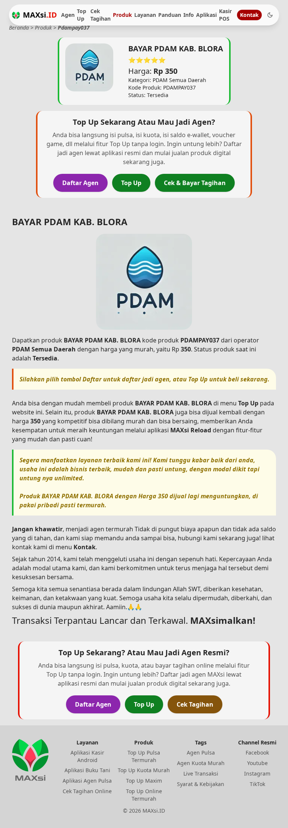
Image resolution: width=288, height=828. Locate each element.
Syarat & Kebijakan (200, 784)
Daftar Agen (80, 183)
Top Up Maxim (144, 780)
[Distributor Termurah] (16, 15)
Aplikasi (206, 14)
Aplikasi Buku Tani (87, 770)
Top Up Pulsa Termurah (144, 756)
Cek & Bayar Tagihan (195, 183)
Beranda (19, 27)
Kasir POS (225, 14)
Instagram (257, 773)
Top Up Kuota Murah (144, 770)
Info (188, 14)
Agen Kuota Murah (201, 763)
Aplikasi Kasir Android (87, 756)
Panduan (169, 14)
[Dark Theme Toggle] (270, 15)
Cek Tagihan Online (87, 791)
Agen (68, 14)
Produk (122, 14)
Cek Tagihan (100, 14)
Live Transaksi (200, 773)
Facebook (257, 752)
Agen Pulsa (201, 752)
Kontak (249, 14)
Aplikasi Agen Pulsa (87, 780)
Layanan (145, 14)
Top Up (81, 14)
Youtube (257, 763)
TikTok (257, 784)
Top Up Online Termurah (144, 795)
